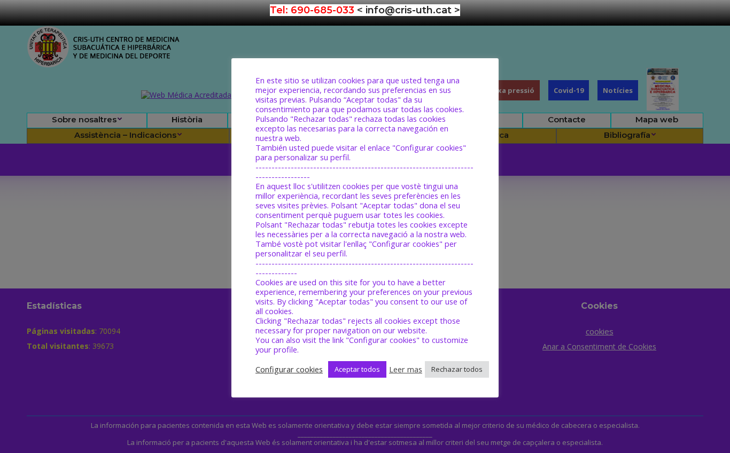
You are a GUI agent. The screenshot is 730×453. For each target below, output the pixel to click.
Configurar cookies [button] (289, 369)
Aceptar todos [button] (357, 369)
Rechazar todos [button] (457, 369)
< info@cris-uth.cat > (408, 10)
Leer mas (405, 369)
